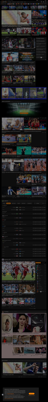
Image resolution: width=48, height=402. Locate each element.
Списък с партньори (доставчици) (9, 398)
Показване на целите (32, 395)
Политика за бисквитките (10, 393)
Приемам (31, 393)
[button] (3, 394)
